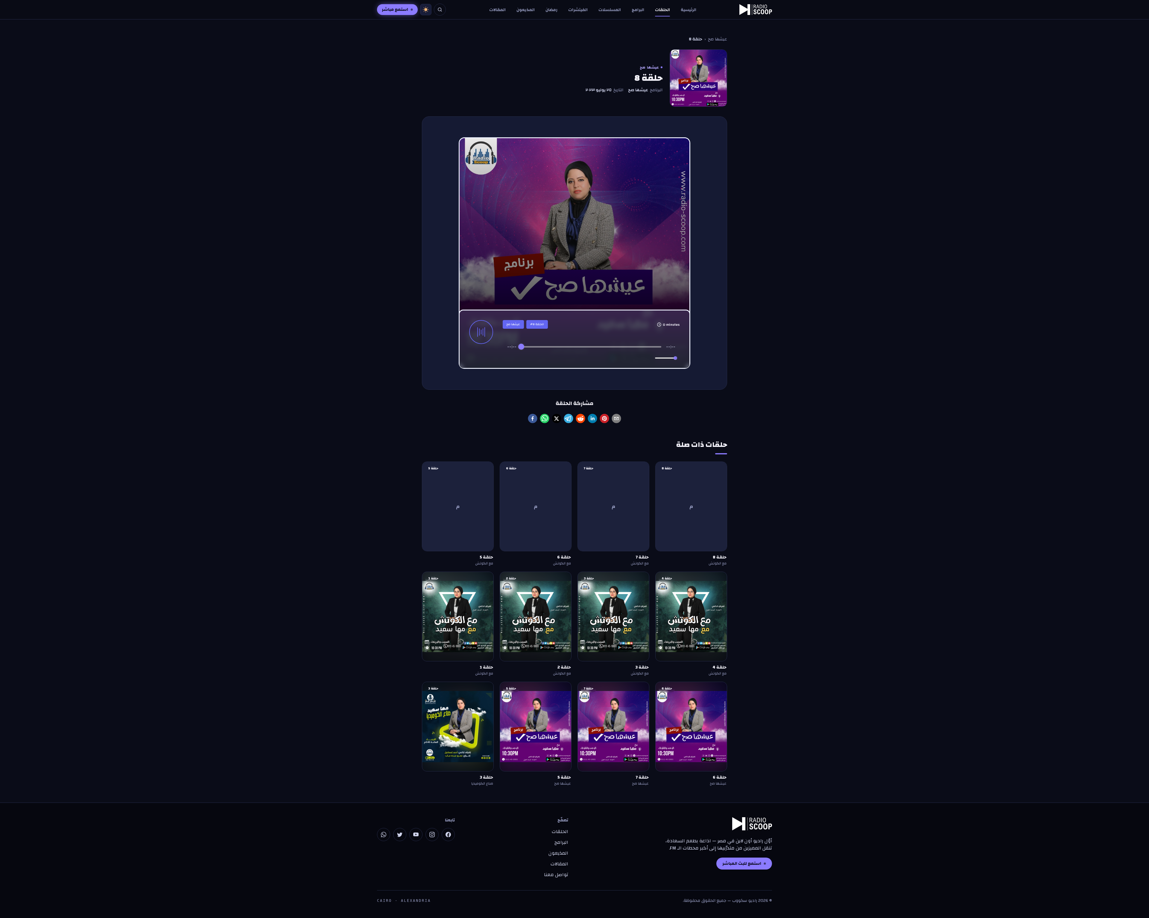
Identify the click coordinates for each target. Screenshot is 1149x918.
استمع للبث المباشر (741, 863)
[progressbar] (591, 347)
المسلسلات (609, 10)
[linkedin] (592, 418)
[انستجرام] (432, 834)
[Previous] (566, 358)
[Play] (591, 358)
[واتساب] (383, 834)
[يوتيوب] (415, 834)
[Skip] (616, 358)
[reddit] (580, 418)
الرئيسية (688, 10)
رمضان (551, 10)
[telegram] (568, 418)
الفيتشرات (578, 10)
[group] (591, 354)
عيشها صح (717, 39)
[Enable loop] (511, 358)
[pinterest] (604, 418)
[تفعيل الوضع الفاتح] (425, 9)
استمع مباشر (395, 9)
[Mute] (649, 358)
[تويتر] (399, 834)
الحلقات (662, 10)
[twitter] (556, 418)
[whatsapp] (544, 418)
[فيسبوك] (448, 834)
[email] (616, 418)
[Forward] (604, 358)
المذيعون (525, 10)
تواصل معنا (556, 874)
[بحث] (440, 10)
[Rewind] (578, 358)
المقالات (497, 10)
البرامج (638, 10)
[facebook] (532, 418)
